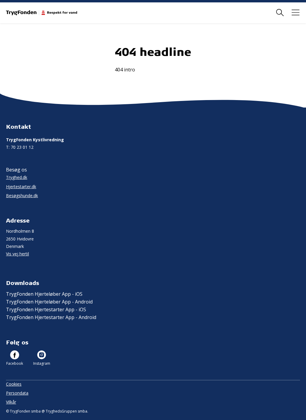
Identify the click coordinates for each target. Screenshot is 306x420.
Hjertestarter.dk (21, 186)
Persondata (17, 393)
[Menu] (295, 13)
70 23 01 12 (19, 147)
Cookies (14, 384)
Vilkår (11, 402)
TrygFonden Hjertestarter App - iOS (46, 309)
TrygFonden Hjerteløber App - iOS (44, 294)
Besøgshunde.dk (22, 195)
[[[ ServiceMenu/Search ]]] (280, 13)
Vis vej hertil (17, 254)
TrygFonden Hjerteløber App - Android (49, 301)
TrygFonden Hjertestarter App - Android (51, 317)
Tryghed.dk (16, 177)
